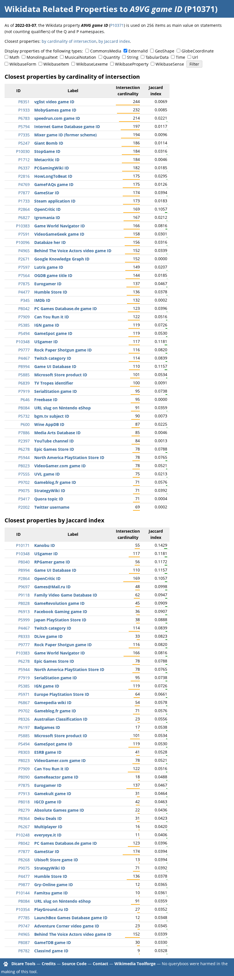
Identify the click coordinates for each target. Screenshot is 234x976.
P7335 (24, 135)
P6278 (24, 449)
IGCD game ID (47, 802)
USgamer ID (46, 341)
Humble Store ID (50, 292)
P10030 (23, 151)
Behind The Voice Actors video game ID (72, 250)
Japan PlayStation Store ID (60, 620)
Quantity (111, 57)
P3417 (24, 499)
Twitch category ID (52, 358)
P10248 (23, 835)
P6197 (24, 727)
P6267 (24, 826)
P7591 (24, 234)
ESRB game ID (47, 752)
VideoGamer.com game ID (60, 465)
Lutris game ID (48, 267)
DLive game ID (48, 636)
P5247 (24, 143)
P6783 (24, 118)
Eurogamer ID (47, 283)
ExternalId (138, 51)
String (132, 57)
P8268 (24, 859)
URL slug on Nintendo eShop (62, 408)
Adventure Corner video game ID (66, 926)
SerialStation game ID (55, 391)
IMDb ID (42, 300)
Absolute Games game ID (59, 810)
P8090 (24, 777)
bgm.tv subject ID (51, 416)
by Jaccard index (114, 41)
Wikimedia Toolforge (135, 963)
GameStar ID (46, 192)
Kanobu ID (44, 545)
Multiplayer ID (48, 826)
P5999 (24, 620)
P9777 (24, 350)
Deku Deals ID (48, 818)
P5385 (24, 325)
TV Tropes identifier (53, 383)
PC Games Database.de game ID (65, 308)
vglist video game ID (54, 101)
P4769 (24, 184)
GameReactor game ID (56, 777)
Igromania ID (47, 217)
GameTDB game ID (52, 942)
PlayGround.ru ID (51, 909)
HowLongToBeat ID (53, 176)
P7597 (24, 267)
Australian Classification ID (60, 719)
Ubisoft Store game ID (56, 859)
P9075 (24, 490)
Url (195, 57)
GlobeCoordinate (197, 51)
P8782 (24, 950)
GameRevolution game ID (59, 603)
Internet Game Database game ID (67, 126)
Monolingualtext (42, 57)
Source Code (74, 963)
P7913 (24, 793)
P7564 (24, 275)
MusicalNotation (80, 57)
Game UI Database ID (55, 366)
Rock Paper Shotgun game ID (63, 350)
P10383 (23, 226)
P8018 (24, 802)
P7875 (24, 283)
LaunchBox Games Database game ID (70, 917)
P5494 (24, 333)
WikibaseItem (56, 64)
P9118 (24, 595)
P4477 (24, 292)
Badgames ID (47, 727)
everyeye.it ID (47, 835)
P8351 (24, 101)
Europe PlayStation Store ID (61, 694)
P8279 (24, 810)
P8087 (24, 942)
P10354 (23, 909)
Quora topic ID (48, 499)
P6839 (24, 383)
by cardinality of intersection (69, 41)
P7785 (24, 917)
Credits (49, 963)
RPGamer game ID (52, 562)
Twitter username (51, 507)
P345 (25, 300)
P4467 (24, 358)
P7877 (24, 192)
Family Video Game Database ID (65, 595)
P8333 (24, 636)
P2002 (24, 507)
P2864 (24, 209)
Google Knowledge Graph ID (61, 259)
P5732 (24, 416)
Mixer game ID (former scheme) (65, 135)
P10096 (23, 242)
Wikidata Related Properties (61, 8)
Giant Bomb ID (48, 143)
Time (180, 57)
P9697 (24, 586)
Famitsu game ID (51, 893)
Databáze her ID (50, 242)
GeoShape (164, 51)
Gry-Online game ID (53, 884)
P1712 (24, 159)
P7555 (24, 474)
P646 (25, 399)
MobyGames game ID (55, 110)
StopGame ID (47, 151)
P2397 (24, 441)
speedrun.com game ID (57, 118)
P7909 (24, 317)
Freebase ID (45, 399)
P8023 (24, 465)
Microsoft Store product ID (60, 374)
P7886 (24, 432)
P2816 (24, 176)
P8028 (24, 603)
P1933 (24, 110)
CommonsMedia (105, 51)
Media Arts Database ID (57, 432)
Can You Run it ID (51, 317)
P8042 (24, 308)
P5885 (24, 374)
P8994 (24, 366)
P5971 (24, 694)
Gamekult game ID (52, 793)
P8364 (24, 818)
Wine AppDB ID (49, 424)
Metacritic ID (46, 159)
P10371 (117, 25)
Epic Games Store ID (54, 449)
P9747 (24, 926)
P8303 (24, 752)
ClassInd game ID (51, 950)
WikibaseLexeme (92, 64)
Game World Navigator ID (59, 226)
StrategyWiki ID (49, 490)
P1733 (24, 201)
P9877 (24, 884)
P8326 (24, 719)
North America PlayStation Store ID (69, 457)
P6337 (24, 168)
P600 (25, 424)
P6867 (24, 702)
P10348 (23, 341)
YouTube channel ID (54, 441)
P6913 (24, 611)
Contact (100, 963)
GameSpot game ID (53, 333)
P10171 (23, 545)
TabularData (157, 57)
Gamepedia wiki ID (52, 702)
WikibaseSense (170, 64)
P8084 (24, 408)
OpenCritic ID (47, 209)
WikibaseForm (22, 64)
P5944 (24, 457)
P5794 (24, 126)
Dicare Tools (23, 963)
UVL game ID (47, 474)
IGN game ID (46, 325)
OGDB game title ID (53, 275)
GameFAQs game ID (53, 184)
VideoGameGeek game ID (59, 234)
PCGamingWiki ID (51, 168)
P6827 (24, 217)
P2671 (24, 259)
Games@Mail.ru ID (52, 586)
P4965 (24, 250)
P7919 (24, 391)
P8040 (24, 562)
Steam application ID (54, 201)
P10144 (23, 893)
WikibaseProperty (131, 64)
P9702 (24, 482)
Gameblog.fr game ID (55, 482)
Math (14, 57)
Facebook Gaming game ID (60, 611)
